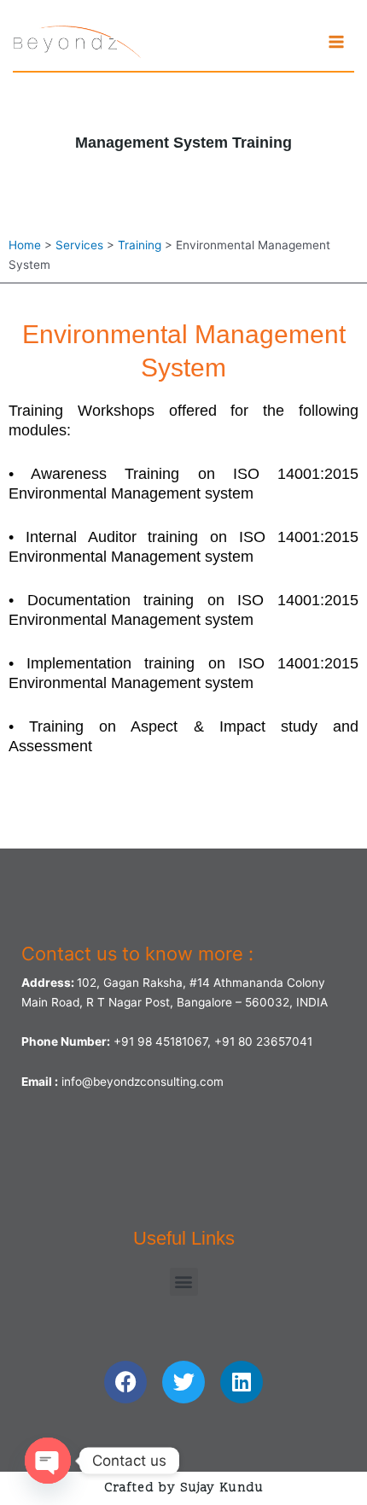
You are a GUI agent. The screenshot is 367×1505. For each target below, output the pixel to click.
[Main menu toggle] (336, 42)
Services (79, 245)
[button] (184, 1282)
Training (139, 245)
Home (25, 245)
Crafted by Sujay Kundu (184, 1488)
